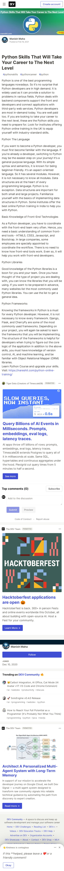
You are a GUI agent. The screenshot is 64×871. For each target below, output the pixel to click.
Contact (35, 839)
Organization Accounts (41, 835)
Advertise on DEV (18, 835)
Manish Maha (17, 38)
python (44, 74)
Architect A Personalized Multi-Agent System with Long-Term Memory (29, 770)
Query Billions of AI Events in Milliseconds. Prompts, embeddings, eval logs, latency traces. (31, 431)
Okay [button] (8, 865)
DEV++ (52, 826)
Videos (13, 831)
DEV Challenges (23, 826)
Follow (32, 654)
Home (10, 826)
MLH (57, 839)
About (25, 839)
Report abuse (42, 519)
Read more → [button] (12, 805)
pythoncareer (28, 74)
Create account (51, 4)
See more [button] (10, 476)
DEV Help (48, 831)
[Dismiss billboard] (59, 847)
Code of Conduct (23, 519)
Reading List (40, 826)
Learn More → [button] (12, 627)
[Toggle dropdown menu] (59, 383)
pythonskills (10, 74)
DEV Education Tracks (30, 831)
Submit (13, 509)
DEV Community (29, 674)
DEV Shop (47, 839)
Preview (28, 509)
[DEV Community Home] (12, 4)
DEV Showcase (12, 839)
